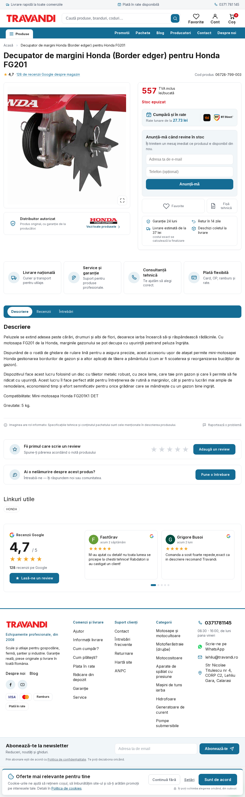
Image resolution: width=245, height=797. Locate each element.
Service (80, 697)
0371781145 (218, 622)
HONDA (11, 509)
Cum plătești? (85, 657)
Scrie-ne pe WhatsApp (216, 646)
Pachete (143, 33)
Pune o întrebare (215, 474)
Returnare (124, 653)
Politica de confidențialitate (67, 759)
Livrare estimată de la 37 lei (169, 230)
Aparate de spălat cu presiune (166, 671)
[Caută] (175, 18)
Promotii (122, 33)
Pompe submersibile (167, 723)
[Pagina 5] (168, 585)
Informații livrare (88, 639)
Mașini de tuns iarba (169, 687)
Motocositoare (169, 657)
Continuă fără (164, 780)
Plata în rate (84, 666)
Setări (189, 780)
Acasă (8, 45)
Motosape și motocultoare (168, 633)
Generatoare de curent (170, 710)
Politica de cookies (66, 788)
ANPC (120, 670)
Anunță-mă (189, 184)
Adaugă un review (214, 449)
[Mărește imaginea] (122, 200)
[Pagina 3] (162, 585)
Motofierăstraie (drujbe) (170, 647)
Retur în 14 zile (209, 221)
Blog (160, 33)
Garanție (80, 688)
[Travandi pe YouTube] (22, 684)
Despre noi (226, 33)
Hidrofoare (166, 699)
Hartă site (123, 662)
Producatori (180, 33)
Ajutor (78, 631)
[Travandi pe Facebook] (10, 684)
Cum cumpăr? (86, 648)
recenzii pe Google (28, 568)
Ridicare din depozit (83, 677)
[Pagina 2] (158, 585)
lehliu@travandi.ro (221, 657)
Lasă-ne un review (37, 578)
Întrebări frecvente (123, 642)
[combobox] (121, 18)
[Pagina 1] (153, 585)
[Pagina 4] (165, 585)
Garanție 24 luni (165, 221)
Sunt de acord (218, 779)
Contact (204, 33)
